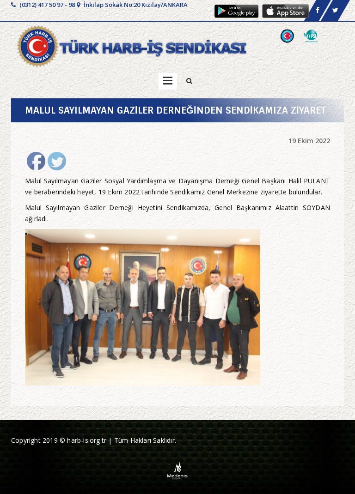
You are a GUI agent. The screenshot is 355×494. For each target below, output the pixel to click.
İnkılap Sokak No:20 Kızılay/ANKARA (135, 4)
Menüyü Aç (168, 81)
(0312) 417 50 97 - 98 (46, 4)
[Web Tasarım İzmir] (178, 469)
